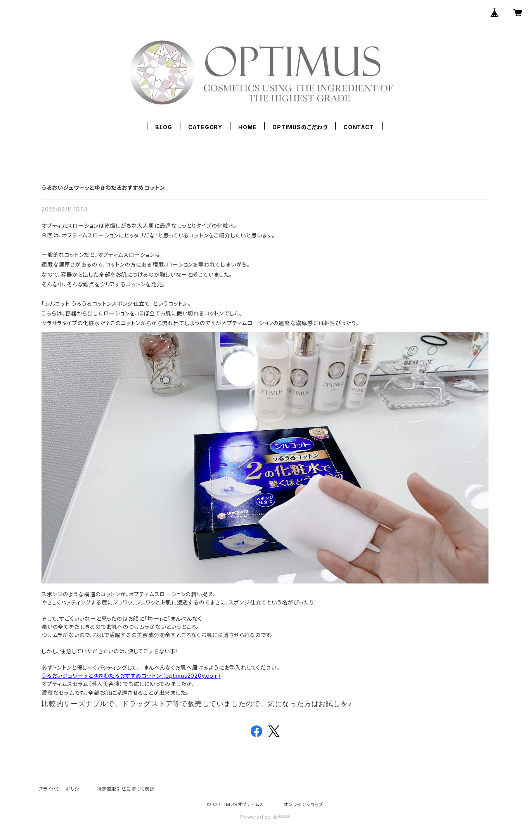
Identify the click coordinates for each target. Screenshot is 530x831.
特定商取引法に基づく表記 (126, 789)
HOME (247, 127)
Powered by (256, 817)
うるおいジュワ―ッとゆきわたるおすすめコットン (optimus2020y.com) (131, 675)
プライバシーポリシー (61, 789)
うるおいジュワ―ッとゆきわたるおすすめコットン (103, 187)
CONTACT (358, 127)
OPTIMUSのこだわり (299, 127)
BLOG (163, 127)
